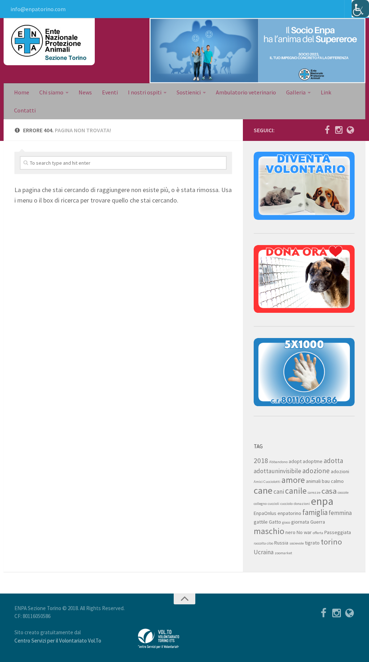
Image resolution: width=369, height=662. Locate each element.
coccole (343, 492)
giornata (300, 522)
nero (290, 532)
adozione (316, 470)
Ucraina (264, 552)
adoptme (313, 461)
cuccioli (273, 503)
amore (293, 480)
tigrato (312, 542)
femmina (340, 513)
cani (279, 492)
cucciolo (286, 503)
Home (21, 92)
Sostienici (189, 92)
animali (313, 481)
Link (326, 92)
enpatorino (289, 513)
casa (329, 491)
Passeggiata (337, 532)
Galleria (296, 92)
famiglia (315, 512)
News (85, 92)
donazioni (302, 503)
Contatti (25, 110)
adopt (295, 461)
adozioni (340, 471)
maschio (269, 531)
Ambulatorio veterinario (246, 92)
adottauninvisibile (277, 471)
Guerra (317, 522)
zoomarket (283, 553)
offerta (318, 532)
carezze (314, 492)
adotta (333, 460)
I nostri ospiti (144, 92)
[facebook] (327, 129)
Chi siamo (51, 92)
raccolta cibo (263, 543)
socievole (296, 543)
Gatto (275, 522)
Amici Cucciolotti (267, 481)
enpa (322, 501)
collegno (260, 503)
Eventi (110, 92)
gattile (261, 522)
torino (331, 542)
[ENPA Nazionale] (350, 129)
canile (296, 490)
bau (326, 481)
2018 (261, 460)
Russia (281, 542)
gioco (286, 522)
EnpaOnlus (265, 513)
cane (263, 490)
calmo (337, 481)
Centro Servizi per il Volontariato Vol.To (57, 640)
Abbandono (278, 461)
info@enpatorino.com (38, 9)
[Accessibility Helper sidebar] (360, 8)
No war (304, 532)
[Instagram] (338, 129)
